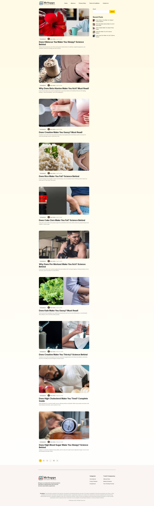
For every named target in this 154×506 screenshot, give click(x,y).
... (50, 460)
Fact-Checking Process (108, 483)
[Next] (57, 460)
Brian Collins (53, 39)
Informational (43, 39)
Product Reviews (93, 481)
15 (53, 460)
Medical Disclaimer (107, 481)
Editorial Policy (106, 479)
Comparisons (93, 483)
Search (94, 9)
